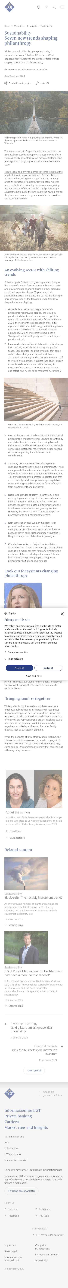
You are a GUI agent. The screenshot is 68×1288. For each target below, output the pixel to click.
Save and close (34, 676)
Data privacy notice (18, 652)
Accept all (19, 668)
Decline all (48, 668)
